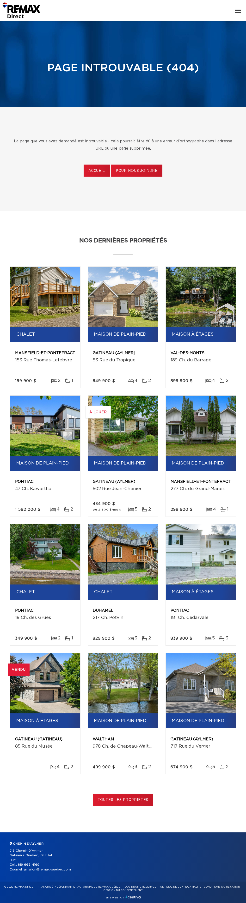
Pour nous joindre (137, 171)
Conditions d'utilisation (222, 887)
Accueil (96, 171)
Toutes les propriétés (123, 800)
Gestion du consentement (123, 890)
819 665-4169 (28, 864)
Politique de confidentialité (180, 887)
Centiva (133, 897)
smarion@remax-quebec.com (47, 869)
